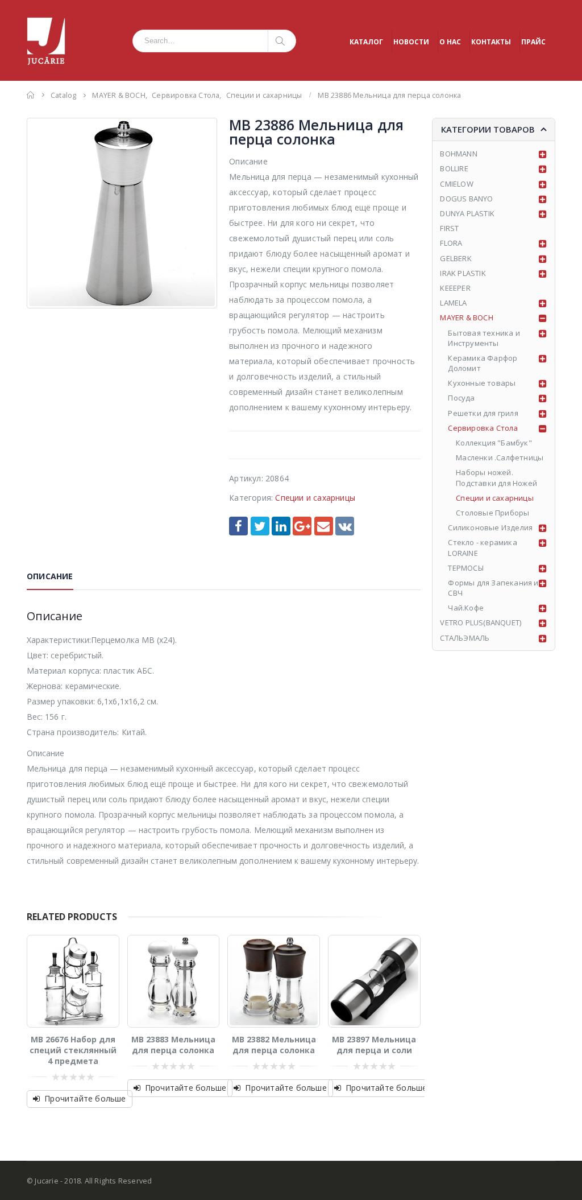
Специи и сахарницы (315, 497)
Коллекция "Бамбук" (494, 443)
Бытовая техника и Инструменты (483, 338)
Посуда (461, 398)
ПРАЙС (533, 42)
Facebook (238, 526)
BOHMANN (458, 154)
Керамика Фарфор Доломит (482, 363)
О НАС (450, 42)
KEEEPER (455, 288)
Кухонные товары (482, 383)
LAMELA (453, 303)
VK (344, 526)
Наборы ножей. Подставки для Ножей (496, 477)
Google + (302, 526)
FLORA (451, 243)
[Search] (282, 41)
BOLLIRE (454, 168)
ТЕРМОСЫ (465, 568)
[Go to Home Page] (31, 95)
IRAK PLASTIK (462, 273)
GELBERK (455, 258)
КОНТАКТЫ (491, 42)
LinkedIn (281, 526)
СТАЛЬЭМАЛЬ (464, 638)
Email (323, 526)
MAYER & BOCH (466, 317)
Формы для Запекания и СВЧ (493, 588)
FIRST (449, 228)
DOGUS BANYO (466, 198)
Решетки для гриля (483, 413)
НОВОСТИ (411, 42)
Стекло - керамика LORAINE (482, 547)
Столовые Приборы (492, 513)
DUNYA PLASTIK (467, 213)
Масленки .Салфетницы (499, 457)
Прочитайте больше (85, 1098)
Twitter (260, 526)
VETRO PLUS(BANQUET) (480, 622)
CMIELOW (456, 184)
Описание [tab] (50, 576)
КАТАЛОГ (366, 42)
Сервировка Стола (483, 428)
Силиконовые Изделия (490, 527)
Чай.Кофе (466, 608)
